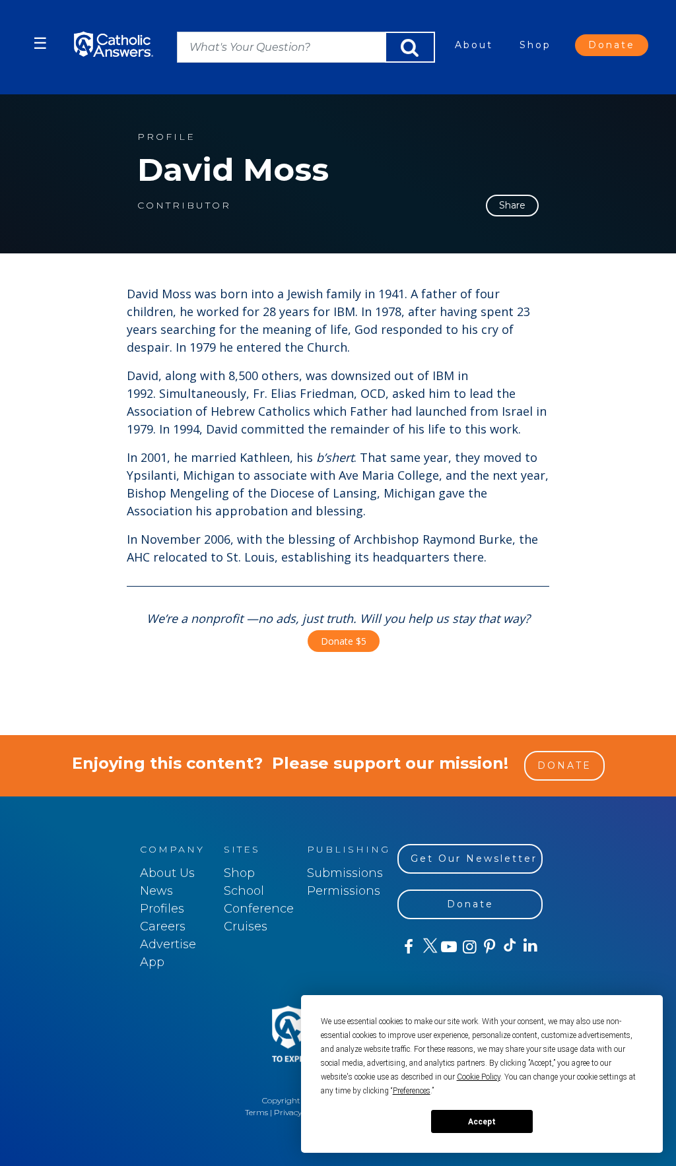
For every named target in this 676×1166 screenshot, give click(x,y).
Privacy (288, 1112)
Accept (482, 1121)
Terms (256, 1112)
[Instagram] (468, 947)
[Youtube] (448, 947)
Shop (535, 45)
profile (166, 137)
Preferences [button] (411, 1090)
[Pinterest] (489, 947)
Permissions (343, 891)
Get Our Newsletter (474, 858)
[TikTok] (509, 947)
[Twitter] (428, 947)
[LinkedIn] (530, 946)
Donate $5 (343, 641)
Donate (611, 45)
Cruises (245, 926)
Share (512, 205)
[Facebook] (407, 947)
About (474, 45)
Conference (259, 908)
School (244, 891)
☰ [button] (40, 43)
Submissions (345, 873)
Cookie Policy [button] (478, 1077)
